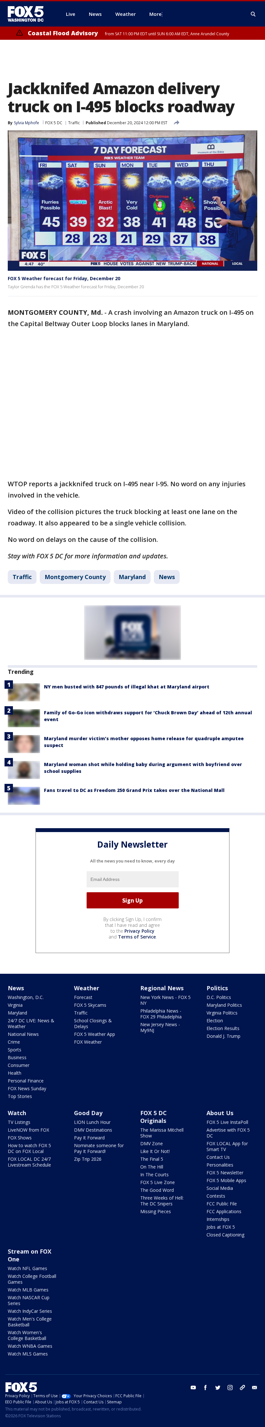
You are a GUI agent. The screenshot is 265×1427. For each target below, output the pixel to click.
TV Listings (19, 1122)
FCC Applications (224, 1211)
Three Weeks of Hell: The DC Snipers (162, 1201)
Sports (14, 1050)
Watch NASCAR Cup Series (28, 1300)
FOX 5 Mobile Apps (226, 1180)
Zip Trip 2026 (87, 1159)
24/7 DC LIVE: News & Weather (31, 1023)
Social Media (220, 1188)
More (155, 14)
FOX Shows (20, 1138)
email (254, 1387)
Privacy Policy (139, 931)
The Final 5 (151, 1159)
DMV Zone (151, 1143)
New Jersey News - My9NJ (160, 1027)
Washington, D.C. (26, 997)
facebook (205, 1387)
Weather (86, 988)
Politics (217, 988)
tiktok (242, 1387)
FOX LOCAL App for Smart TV (227, 1146)
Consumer (18, 1065)
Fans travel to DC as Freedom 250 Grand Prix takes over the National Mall (134, 790)
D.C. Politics (219, 997)
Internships (218, 1219)
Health (14, 1073)
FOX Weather (88, 1042)
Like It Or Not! (155, 1151)
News (167, 577)
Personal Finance (26, 1081)
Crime (14, 1042)
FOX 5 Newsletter (225, 1172)
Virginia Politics (222, 1013)
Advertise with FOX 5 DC (228, 1133)
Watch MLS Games (28, 1354)
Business (17, 1057)
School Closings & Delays (93, 1023)
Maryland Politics (224, 1005)
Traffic (74, 123)
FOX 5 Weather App (94, 1034)
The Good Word (157, 1190)
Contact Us (218, 1157)
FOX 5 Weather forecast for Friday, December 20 (64, 278)
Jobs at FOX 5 (221, 1227)
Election (215, 1020)
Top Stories (20, 1096)
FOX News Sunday (27, 1088)
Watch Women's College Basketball (27, 1335)
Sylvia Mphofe (26, 123)
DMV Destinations (93, 1130)
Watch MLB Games (28, 1290)
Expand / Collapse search (253, 14)
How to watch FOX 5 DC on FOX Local (29, 1148)
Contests (216, 1196)
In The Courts (154, 1174)
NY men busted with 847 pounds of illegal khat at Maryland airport (126, 687)
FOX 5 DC (53, 123)
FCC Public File (222, 1204)
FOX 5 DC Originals (153, 1117)
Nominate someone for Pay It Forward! (99, 1148)
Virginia (15, 1005)
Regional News (162, 988)
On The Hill (151, 1167)
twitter (218, 1387)
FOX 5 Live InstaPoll (227, 1122)
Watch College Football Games (32, 1279)
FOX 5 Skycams (90, 1005)
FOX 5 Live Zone (157, 1182)
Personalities (220, 1165)
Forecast (83, 997)
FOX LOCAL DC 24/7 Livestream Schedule (29, 1162)
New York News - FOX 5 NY (165, 1000)
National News (23, 1034)
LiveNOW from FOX (28, 1130)
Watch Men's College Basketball (30, 1322)
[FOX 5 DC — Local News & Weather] (29, 14)
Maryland (132, 577)
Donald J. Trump (223, 1036)
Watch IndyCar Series (30, 1311)
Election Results (223, 1028)
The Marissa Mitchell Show (162, 1133)
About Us (220, 1113)
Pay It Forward (89, 1138)
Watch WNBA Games (30, 1346)
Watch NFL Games (27, 1268)
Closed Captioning (225, 1235)
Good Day (88, 1113)
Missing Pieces (155, 1211)
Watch (17, 1113)
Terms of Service (137, 937)
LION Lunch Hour (92, 1122)
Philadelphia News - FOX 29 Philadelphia (161, 1014)
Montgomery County (75, 577)
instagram (230, 1387)
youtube (193, 1387)
